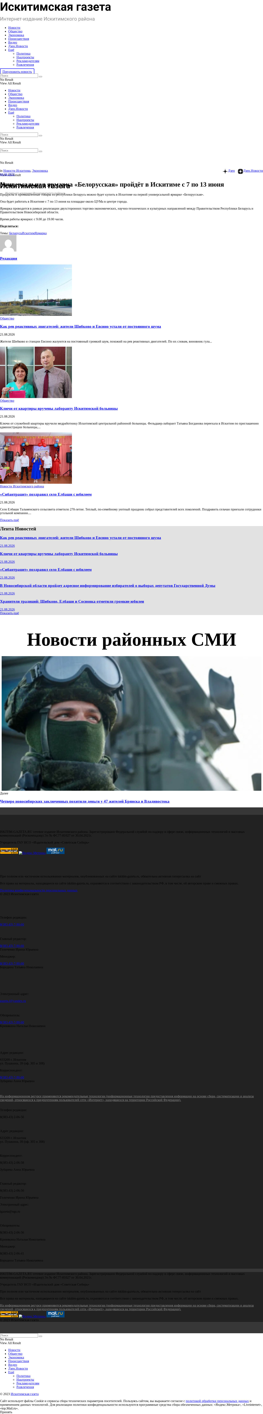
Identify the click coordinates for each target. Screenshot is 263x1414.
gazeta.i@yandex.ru (13, 1001)
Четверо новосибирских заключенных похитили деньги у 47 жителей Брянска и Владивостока (85, 801)
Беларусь (15, 233)
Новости (14, 27)
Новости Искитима (16, 170)
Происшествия (18, 38)
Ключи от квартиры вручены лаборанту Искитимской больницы (59, 408)
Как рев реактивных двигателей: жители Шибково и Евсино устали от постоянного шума (80, 326)
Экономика (16, 35)
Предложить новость (17, 71)
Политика (23, 53)
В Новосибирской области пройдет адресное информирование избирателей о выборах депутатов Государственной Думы (107, 585)
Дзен (231, 170)
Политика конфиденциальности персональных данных (38, 890)
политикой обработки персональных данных (217, 1401)
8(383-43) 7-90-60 (12, 924)
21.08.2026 (7, 545)
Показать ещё (9, 520)
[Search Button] (40, 76)
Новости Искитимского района (22, 486)
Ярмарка (41, 233)
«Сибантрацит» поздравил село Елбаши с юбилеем (46, 494)
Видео (12, 42)
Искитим (28, 233)
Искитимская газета (25, 1394)
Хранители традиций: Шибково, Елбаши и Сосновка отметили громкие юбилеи (72, 601)
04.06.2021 (7, 174)
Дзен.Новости (18, 46)
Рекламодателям (27, 61)
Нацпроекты (25, 57)
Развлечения (25, 64)
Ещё (11, 50)
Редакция (8, 258)
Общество (15, 31)
